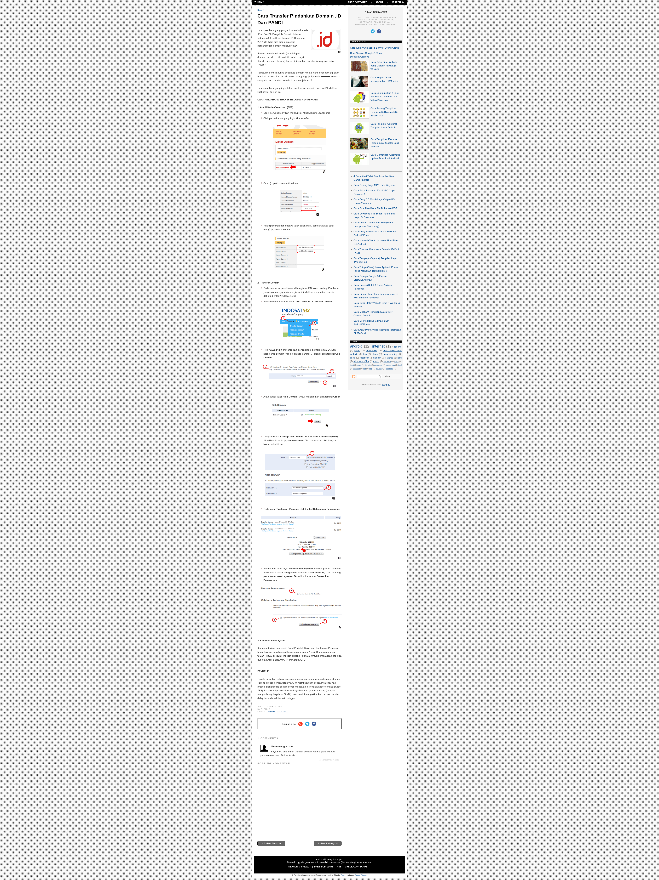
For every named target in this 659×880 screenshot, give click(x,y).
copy (359, 365)
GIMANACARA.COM (376, 12)
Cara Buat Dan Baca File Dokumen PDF (375, 208)
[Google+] (300, 726)
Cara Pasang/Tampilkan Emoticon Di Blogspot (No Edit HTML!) (384, 112)
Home (259, 10)
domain (271, 712)
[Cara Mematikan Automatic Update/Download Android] (359, 164)
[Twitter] (307, 726)
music (376, 361)
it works (389, 358)
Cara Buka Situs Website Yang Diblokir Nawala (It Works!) (384, 66)
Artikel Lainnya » (328, 843)
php (370, 369)
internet (282, 712)
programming (390, 354)
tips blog (379, 369)
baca (396, 361)
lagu (399, 358)
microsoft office (361, 361)
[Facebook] (314, 726)
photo (375, 354)
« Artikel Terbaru (271, 843)
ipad (400, 365)
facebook (364, 358)
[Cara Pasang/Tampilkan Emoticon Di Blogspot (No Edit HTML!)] (359, 117)
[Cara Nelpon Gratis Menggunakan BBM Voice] (359, 87)
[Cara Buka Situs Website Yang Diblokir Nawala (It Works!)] (359, 71)
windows (389, 369)
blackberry (371, 350)
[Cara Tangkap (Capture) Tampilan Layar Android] (359, 133)
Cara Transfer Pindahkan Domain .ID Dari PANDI (299, 19)
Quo (342, 875)
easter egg (390, 365)
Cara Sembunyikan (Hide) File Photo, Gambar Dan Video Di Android (385, 96)
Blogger (386, 384)
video (357, 350)
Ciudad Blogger (361, 875)
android (356, 346)
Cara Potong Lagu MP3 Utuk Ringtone (374, 185)
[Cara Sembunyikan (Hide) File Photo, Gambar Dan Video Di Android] (359, 102)
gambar (377, 358)
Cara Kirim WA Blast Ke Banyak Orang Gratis (374, 47)
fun (365, 354)
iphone (398, 346)
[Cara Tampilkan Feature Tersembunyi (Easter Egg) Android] (359, 148)
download (378, 365)
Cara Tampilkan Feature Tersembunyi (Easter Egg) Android (385, 143)
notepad (356, 369)
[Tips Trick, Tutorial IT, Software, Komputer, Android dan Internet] (255, 2)
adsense (387, 361)
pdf (364, 369)
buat (352, 365)
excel (352, 358)
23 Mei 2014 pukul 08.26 (329, 760)
